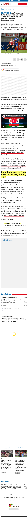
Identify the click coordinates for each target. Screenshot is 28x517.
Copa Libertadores (7, 308)
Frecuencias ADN (13, 497)
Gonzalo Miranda (6, 63)
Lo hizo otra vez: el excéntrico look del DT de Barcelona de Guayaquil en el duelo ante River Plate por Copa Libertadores (7, 464)
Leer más (12, 321)
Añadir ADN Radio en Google (12, 70)
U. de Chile (17, 308)
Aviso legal (21, 497)
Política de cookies (19, 499)
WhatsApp (25, 59)
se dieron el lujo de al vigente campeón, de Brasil (13, 166)
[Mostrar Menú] (1, 3)
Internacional (8, 9)
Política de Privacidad (9, 499)
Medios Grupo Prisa (14, 509)
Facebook (14, 59)
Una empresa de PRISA (14, 505)
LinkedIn (21, 59)
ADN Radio (7, 4)
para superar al (13, 153)
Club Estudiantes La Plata (9, 311)
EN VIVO (22, 4)
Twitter (18, 59)
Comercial (6, 497)
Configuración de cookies (14, 500)
